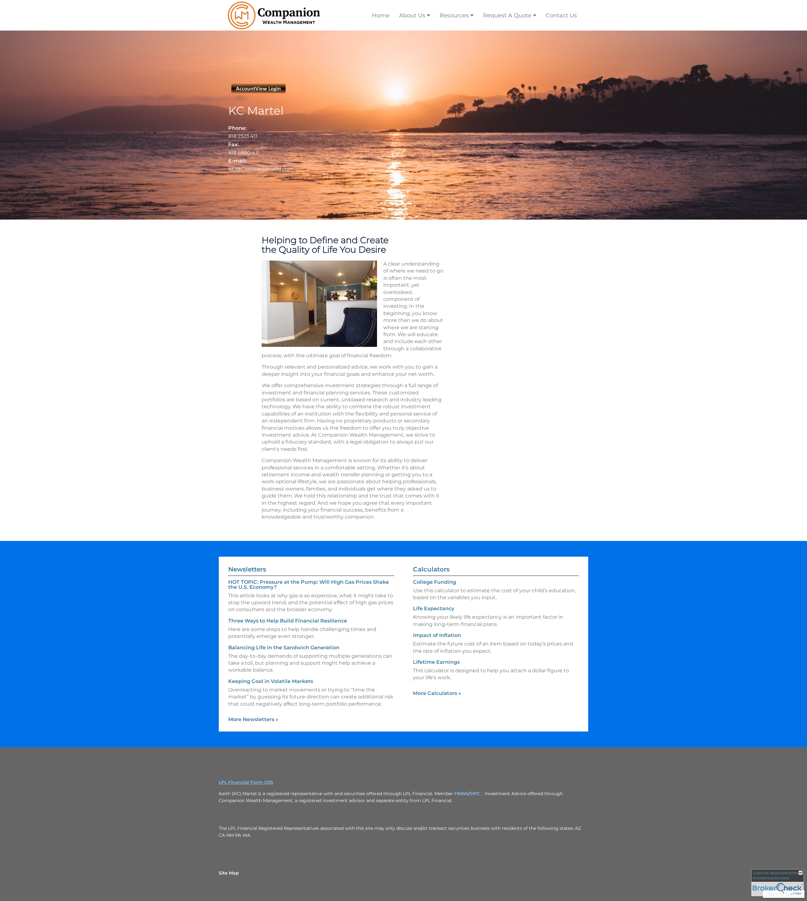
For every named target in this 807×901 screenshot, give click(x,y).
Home (381, 15)
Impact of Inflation (437, 635)
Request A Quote (507, 15)
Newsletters (247, 569)
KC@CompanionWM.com (260, 169)
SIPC (475, 793)
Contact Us (561, 15)
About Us (412, 15)
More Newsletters (253, 719)
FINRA (461, 793)
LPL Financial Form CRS (246, 782)
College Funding (434, 582)
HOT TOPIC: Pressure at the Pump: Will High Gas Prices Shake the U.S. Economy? (308, 584)
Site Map (229, 873)
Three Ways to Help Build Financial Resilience (287, 621)
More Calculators (437, 693)
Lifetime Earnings (436, 662)
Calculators (431, 569)
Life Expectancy (433, 608)
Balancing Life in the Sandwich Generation (284, 648)
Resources (454, 15)
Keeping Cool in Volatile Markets (270, 681)
